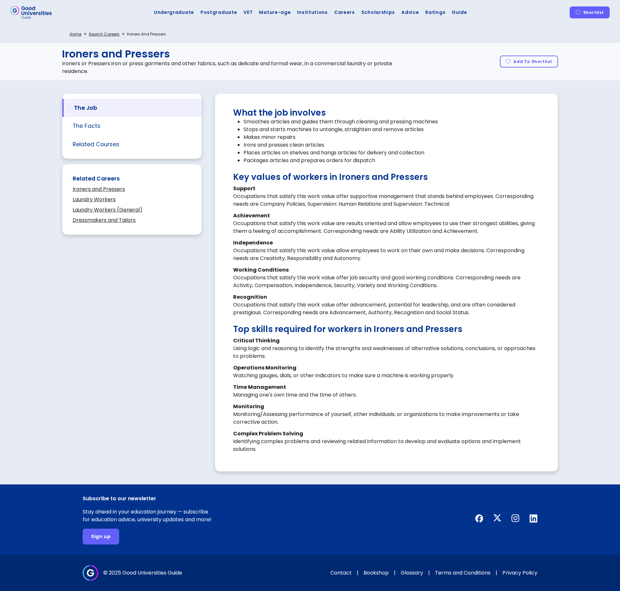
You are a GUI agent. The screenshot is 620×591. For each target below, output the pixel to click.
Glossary (412, 572)
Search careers (104, 34)
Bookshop (376, 572)
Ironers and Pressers (99, 189)
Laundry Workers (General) (107, 209)
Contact (341, 572)
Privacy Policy (519, 572)
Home (75, 34)
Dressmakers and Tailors (104, 220)
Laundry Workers (94, 199)
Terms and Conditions (463, 572)
